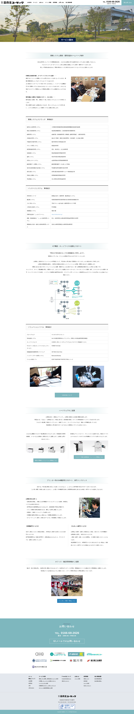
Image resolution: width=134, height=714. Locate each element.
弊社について (32, 678)
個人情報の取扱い (98, 681)
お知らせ (41, 2)
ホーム (30, 676)
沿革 (29, 685)
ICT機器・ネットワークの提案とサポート (47, 681)
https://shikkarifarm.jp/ (57, 214)
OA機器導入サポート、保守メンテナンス (47, 685)
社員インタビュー (87, 685)
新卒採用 (85, 681)
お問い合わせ (31, 687)
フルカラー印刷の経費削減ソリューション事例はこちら (89, 457)
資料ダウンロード (65, 681)
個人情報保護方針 (98, 678)
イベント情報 (48, 2)
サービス (35, 2)
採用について (86, 678)
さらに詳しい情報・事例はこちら (67, 600)
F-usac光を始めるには (66, 678)
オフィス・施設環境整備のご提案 (46, 687)
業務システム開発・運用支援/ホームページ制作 (48, 678)
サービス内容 (42, 676)
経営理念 (30, 683)
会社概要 (30, 681)
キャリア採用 (86, 683)
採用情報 (55, 2)
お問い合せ (128, 2)
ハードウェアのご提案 (43, 683)
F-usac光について (66, 676)
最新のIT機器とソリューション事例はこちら (46, 460)
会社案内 (29, 2)
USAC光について (67, 395)
